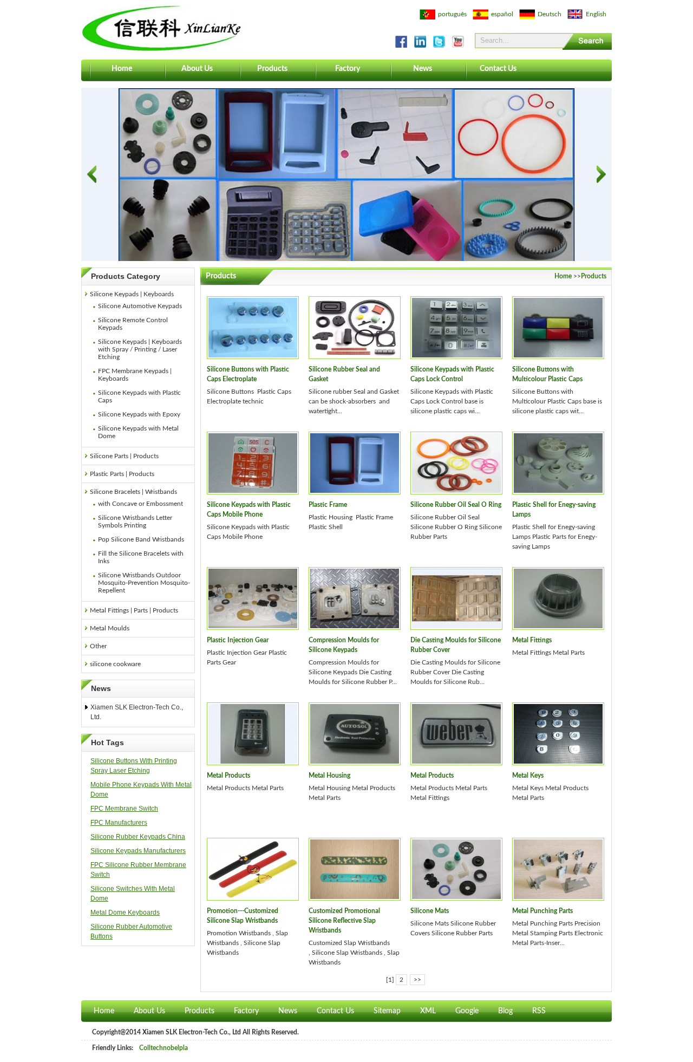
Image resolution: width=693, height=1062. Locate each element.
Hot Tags (107, 742)
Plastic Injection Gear (238, 640)
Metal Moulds (109, 628)
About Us (197, 69)
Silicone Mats (429, 911)
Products (272, 69)
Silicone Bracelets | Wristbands (133, 491)
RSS (539, 1011)
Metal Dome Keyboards (125, 912)
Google (467, 1011)
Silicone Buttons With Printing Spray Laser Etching (133, 765)
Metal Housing (329, 775)
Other (98, 646)
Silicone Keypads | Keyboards (132, 294)
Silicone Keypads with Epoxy (139, 414)
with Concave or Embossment (140, 503)
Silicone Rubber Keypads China (137, 837)
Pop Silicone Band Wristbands (141, 539)
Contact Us (498, 69)
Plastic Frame (328, 504)
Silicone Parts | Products (124, 456)
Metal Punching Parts (542, 911)
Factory (347, 69)
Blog (505, 1011)
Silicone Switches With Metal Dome (132, 893)
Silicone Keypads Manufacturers (138, 851)
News (422, 69)
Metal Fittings (532, 640)
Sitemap (387, 1011)
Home (122, 69)
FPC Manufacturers (118, 822)
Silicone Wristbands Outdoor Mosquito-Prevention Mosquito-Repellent (144, 583)
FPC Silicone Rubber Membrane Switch (138, 869)
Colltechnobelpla (163, 1048)
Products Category (125, 276)
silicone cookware (115, 664)
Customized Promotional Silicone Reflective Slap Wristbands (344, 921)
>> (417, 979)
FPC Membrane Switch (124, 808)
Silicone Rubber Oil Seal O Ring (455, 504)
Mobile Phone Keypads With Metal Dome (141, 789)
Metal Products (228, 775)
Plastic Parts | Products (122, 474)
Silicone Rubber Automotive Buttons (131, 931)
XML (428, 1011)
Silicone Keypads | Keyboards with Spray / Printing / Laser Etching (140, 349)
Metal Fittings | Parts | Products (134, 610)
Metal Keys (528, 775)
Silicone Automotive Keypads (140, 306)
